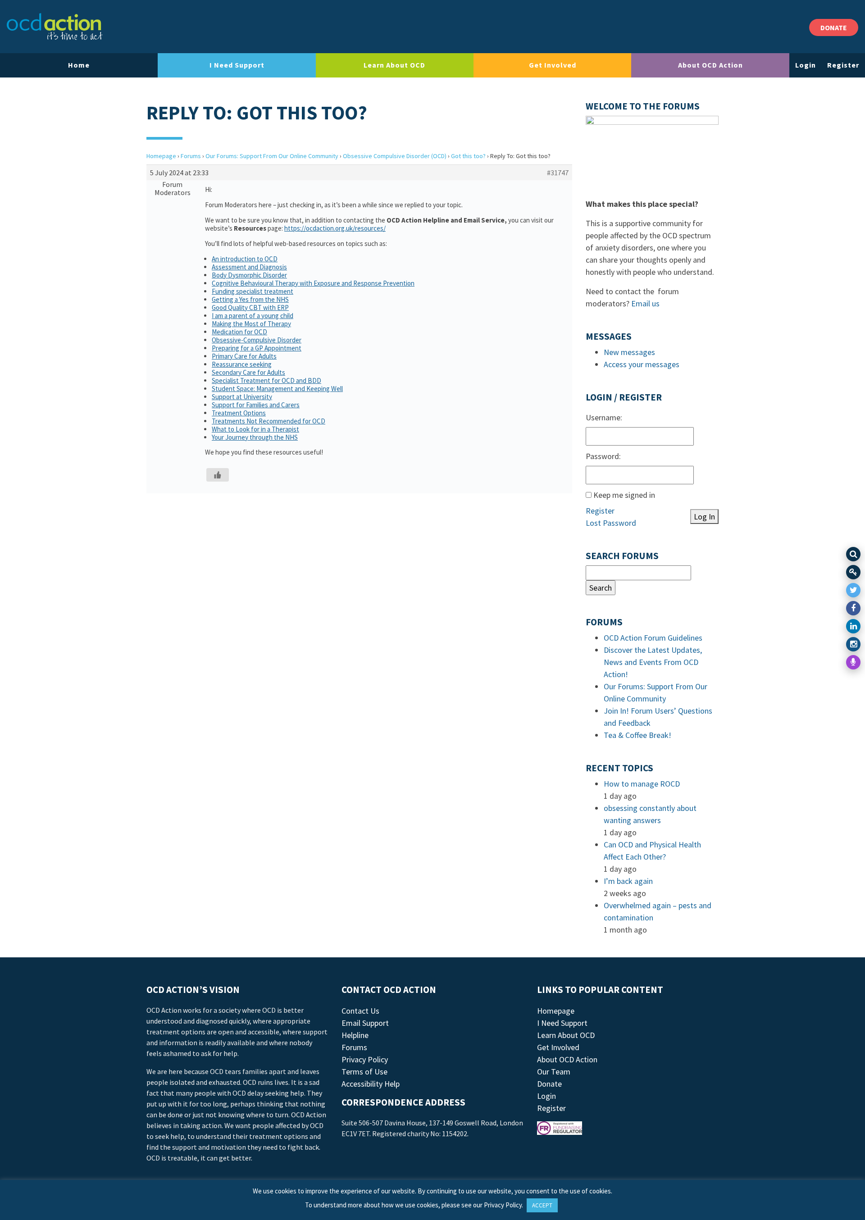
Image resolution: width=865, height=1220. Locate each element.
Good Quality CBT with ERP (250, 307)
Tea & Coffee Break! (637, 735)
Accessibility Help (370, 1084)
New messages (629, 352)
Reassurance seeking (242, 364)
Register (843, 64)
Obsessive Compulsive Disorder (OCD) (394, 156)
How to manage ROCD (642, 783)
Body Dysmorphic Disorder (249, 275)
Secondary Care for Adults (248, 372)
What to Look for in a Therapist (255, 429)
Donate (549, 1084)
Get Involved (552, 64)
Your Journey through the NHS (255, 437)
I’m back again (628, 881)
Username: (604, 417)
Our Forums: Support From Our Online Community (271, 156)
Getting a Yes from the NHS (250, 299)
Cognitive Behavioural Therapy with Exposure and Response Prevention (313, 283)
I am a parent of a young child (252, 315)
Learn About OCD (394, 64)
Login (805, 64)
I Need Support (236, 64)
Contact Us (360, 1011)
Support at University (242, 396)
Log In (704, 516)
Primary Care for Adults (244, 356)
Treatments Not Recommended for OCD (268, 421)
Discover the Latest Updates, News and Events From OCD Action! (653, 662)
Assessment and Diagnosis (249, 267)
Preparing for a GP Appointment (256, 348)
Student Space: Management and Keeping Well (277, 388)
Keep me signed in (624, 495)
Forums (191, 156)
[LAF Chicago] (55, 26)
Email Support (365, 1023)
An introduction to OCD (245, 259)
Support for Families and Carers (256, 405)
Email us (645, 303)
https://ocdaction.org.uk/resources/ (335, 228)
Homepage (161, 156)
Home (79, 64)
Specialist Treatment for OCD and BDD (266, 380)
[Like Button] (217, 475)
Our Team (553, 1071)
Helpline (355, 1035)
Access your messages (641, 364)
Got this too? (468, 156)
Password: (603, 456)
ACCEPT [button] (542, 1205)
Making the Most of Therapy (251, 323)
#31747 (558, 172)
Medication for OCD (239, 332)
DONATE (833, 27)
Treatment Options (239, 413)
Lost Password (611, 523)
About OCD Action (710, 64)
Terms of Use (364, 1071)
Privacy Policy (364, 1059)
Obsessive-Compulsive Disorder (256, 340)
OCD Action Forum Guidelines (653, 638)
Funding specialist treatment (252, 291)
